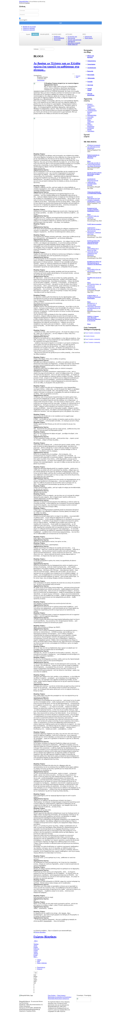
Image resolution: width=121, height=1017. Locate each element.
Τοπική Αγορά (89, 89)
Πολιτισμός (90, 74)
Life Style (90, 85)
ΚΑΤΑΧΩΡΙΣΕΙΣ (59, 38)
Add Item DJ (71, 41)
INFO (84, 34)
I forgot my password (29, 30)
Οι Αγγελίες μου (72, 36)
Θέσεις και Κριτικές (90, 56)
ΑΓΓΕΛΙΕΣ (68, 34)
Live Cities (90, 117)
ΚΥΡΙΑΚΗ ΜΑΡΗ (90, 128)
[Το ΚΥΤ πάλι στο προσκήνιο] (94, 217)
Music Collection (42, 963)
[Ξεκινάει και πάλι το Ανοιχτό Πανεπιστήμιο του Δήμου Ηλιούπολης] (94, 164)
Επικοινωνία (88, 36)
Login (60, 23)
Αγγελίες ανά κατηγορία (74, 39)
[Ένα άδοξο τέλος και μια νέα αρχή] (94, 270)
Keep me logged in (23, 20)
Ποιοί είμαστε (89, 38)
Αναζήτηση (36, 49)
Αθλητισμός (91, 78)
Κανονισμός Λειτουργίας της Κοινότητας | (59, 997)
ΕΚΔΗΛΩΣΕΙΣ (44, 34)
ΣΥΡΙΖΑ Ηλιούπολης (90, 125)
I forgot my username (29, 28)
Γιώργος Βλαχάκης (45, 936)
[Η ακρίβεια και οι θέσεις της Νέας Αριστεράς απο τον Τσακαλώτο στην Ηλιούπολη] (94, 251)
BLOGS (35, 34)
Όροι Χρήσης (52, 995)
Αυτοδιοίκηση (91, 67)
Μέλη (36, 941)
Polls (38, 961)
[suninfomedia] (84, 999)
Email (77, 77)
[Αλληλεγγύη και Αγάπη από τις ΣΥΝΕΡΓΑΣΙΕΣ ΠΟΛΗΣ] (94, 183)
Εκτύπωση (78, 75)
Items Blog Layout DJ (74, 43)
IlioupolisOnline (91, 115)
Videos (39, 960)
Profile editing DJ (73, 44)
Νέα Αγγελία (71, 38)
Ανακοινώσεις (91, 61)
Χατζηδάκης (90, 131)
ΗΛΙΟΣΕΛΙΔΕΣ (56, 34)
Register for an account (29, 26)
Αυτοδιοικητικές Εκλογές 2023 (92, 112)
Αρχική (28, 34)
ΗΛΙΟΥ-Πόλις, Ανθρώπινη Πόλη (90, 121)
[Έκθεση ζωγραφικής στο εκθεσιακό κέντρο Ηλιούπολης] (94, 146)
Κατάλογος (57, 36)
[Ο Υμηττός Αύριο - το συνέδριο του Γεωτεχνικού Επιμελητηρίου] (94, 286)
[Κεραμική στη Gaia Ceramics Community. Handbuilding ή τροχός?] (94, 200)
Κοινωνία (90, 71)
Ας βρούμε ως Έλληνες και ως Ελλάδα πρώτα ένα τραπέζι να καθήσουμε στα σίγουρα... (57, 66)
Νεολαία (89, 81)
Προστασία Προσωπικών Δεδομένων (58, 998)
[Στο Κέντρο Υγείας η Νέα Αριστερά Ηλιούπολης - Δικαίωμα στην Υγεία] (94, 231)
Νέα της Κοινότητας (90, 94)
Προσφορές (57, 39)
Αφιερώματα (40, 80)
